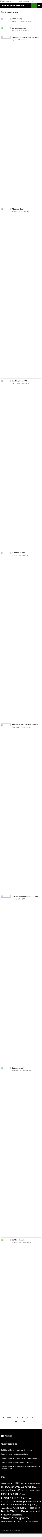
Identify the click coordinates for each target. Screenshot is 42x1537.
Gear (12, 1505)
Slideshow (6, 1514)
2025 (7, 1490)
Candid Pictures (12, 1498)
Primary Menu (39, 5)
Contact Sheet (5, 1502)
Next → (24, 1422)
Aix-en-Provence (19, 1490)
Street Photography (15, 1518)
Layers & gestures (19, 28)
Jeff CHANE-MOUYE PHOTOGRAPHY (16, 5)
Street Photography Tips (8, 1521)
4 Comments (25, 40)
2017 (7, 1487)
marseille (5, 1508)
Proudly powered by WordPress (10, 1531)
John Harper (5, 1454)
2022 (34, 1487)
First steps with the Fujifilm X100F (25, 896)
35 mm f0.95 (32, 1483)
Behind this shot (35, 1490)
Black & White (11, 1494)
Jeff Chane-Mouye (7, 1450)
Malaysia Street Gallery (25, 1450)
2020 (23, 1487)
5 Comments (27, 1070)
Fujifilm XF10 (36, 1502)
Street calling (17, 19)
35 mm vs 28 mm (18, 553)
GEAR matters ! (18, 1240)
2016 (2, 1487)
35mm (38, 1484)
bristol (24, 1494)
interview (17, 1504)
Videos (36, 1521)
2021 (28, 1487)
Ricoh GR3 (34, 1508)
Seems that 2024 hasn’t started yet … (26, 724)
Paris (15, 1508)
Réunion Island (30, 1511)
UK (33, 1521)
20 (16, 1422)
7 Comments (27, 21)
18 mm (3, 1484)
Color (28, 1498)
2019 (17, 1486)
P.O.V (11, 1508)
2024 (3, 1490)
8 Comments (27, 1242)
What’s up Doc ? (18, 209)
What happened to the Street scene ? (26, 37)
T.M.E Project (20, 1521)
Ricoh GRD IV (10, 1511)
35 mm (24, 1483)
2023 (39, 1487)
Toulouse (28, 1521)
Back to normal (18, 1068)
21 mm (8, 1483)
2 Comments (25, 30)
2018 (12, 1486)
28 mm (15, 1483)
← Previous (8, 1417)
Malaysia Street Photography (27, 1458)
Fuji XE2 (5, 1504)
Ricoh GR (22, 1507)
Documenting (17, 1501)
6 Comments (25, 383)
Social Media (17, 1515)
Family (27, 1501)
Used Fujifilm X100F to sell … (23, 381)
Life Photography (28, 1504)
